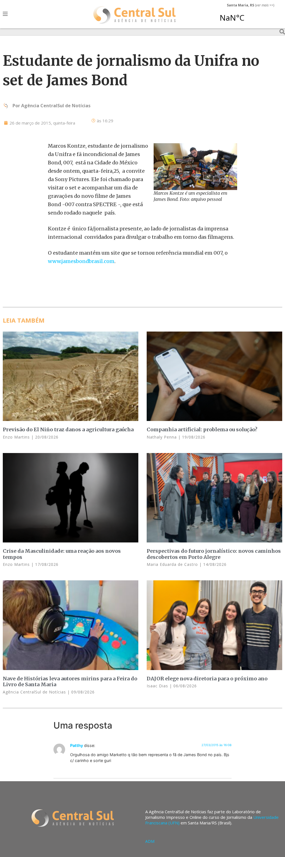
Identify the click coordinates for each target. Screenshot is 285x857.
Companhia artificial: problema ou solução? (202, 429)
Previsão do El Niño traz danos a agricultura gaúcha (68, 429)
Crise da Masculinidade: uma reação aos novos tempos (62, 554)
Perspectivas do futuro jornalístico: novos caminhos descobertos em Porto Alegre (214, 554)
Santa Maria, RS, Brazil (248, 15)
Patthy (76, 745)
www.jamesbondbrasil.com (81, 261)
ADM (149, 841)
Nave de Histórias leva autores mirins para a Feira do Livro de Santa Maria (70, 681)
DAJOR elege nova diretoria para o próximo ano (207, 678)
